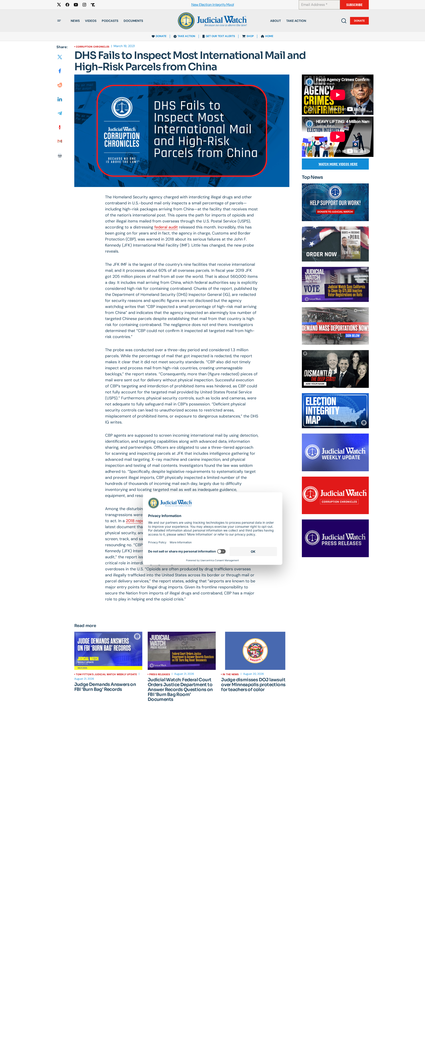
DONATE (161, 36)
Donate (359, 21)
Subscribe (354, 5)
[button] (59, 20)
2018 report (137, 520)
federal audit (166, 227)
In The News (231, 674)
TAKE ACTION (186, 36)
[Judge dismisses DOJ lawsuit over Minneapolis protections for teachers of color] (255, 651)
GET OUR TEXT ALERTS (220, 36)
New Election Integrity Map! (212, 5)
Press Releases (159, 674)
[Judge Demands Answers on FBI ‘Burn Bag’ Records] (108, 651)
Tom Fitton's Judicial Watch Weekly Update (106, 674)
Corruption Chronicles (93, 46)
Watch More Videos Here (338, 164)
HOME (269, 36)
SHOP (250, 36)
